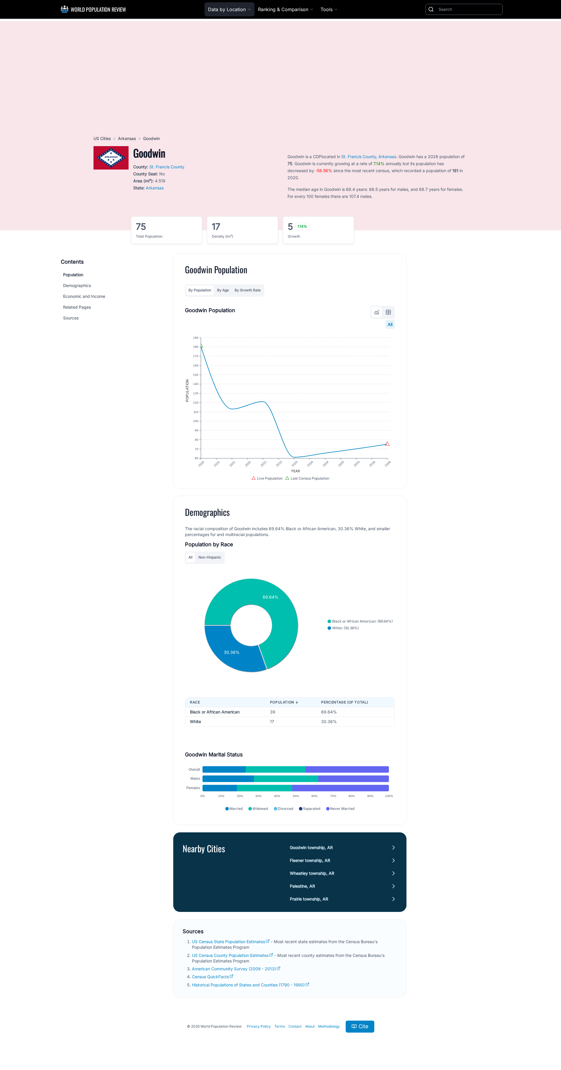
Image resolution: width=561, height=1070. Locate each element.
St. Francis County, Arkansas (368, 156)
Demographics (77, 285)
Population (73, 274)
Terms (279, 1026)
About (310, 1026)
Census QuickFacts (210, 976)
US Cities (102, 138)
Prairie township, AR (309, 898)
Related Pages (77, 307)
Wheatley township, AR (312, 873)
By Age (223, 290)
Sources (71, 317)
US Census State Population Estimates (228, 941)
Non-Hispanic (209, 557)
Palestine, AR (302, 886)
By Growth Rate (248, 290)
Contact (295, 1026)
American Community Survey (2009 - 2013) (234, 968)
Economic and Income (84, 296)
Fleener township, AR (310, 860)
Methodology (329, 1026)
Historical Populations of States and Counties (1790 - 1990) (248, 984)
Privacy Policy (259, 1026)
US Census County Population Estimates (230, 955)
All (390, 324)
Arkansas (127, 138)
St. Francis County (166, 166)
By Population (199, 290)
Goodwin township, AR (311, 847)
